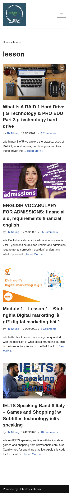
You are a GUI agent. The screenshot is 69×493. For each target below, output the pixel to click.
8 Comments (48, 328)
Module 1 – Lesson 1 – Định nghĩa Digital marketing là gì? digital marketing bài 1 (33, 315)
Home (6, 42)
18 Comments (49, 432)
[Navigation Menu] (61, 14)
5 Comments (48, 133)
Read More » (35, 150)
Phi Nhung (13, 133)
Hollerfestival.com (30, 489)
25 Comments (49, 232)
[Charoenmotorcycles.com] (14, 14)
